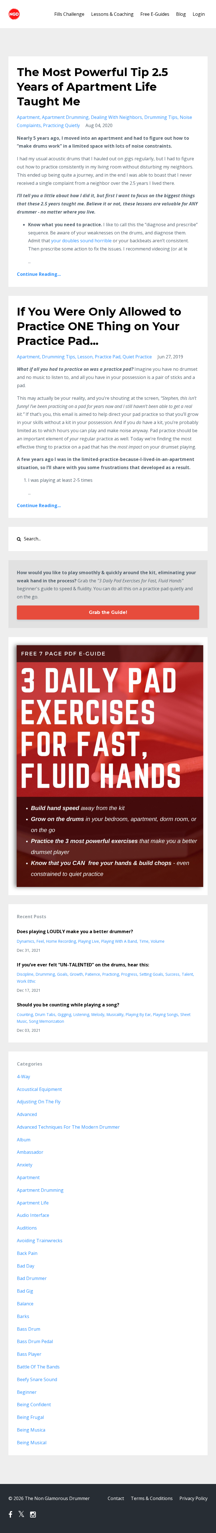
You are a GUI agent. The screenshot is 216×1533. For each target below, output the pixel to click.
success (172, 974)
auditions (27, 1228)
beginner (27, 1392)
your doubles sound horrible (81, 241)
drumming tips (160, 117)
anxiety (24, 1165)
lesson (85, 357)
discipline (25, 974)
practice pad (107, 357)
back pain (27, 1253)
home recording (61, 941)
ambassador (30, 1152)
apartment (28, 117)
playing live (88, 941)
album (23, 1140)
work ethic (26, 981)
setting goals (151, 974)
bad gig (25, 1291)
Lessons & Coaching (112, 14)
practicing (110, 974)
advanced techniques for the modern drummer (68, 1127)
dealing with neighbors (116, 117)
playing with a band (119, 941)
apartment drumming (65, 117)
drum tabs (45, 1014)
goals (62, 974)
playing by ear (138, 1014)
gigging (64, 1014)
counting (25, 1014)
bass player (29, 1354)
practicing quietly (61, 125)
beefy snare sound (37, 1379)
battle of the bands (38, 1367)
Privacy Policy (193, 1498)
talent (187, 974)
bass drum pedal (35, 1341)
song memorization (46, 1021)
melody (97, 1014)
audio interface (33, 1215)
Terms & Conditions (152, 1498)
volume (158, 941)
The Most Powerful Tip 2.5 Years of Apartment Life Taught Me (92, 86)
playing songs (165, 1014)
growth (76, 974)
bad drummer (32, 1278)
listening (81, 1014)
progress (129, 974)
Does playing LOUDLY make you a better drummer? (75, 931)
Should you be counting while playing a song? (68, 1005)
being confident (34, 1404)
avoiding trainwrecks (39, 1240)
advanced (27, 1114)
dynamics (25, 941)
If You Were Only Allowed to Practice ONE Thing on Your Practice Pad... (99, 326)
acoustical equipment (39, 1089)
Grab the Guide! (108, 612)
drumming (45, 974)
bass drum (28, 1329)
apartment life (33, 1203)
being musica (31, 1430)
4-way (23, 1076)
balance (25, 1304)
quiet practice (137, 357)
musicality (115, 1014)
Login (199, 14)
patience (92, 974)
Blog (181, 14)
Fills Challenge (69, 14)
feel (40, 941)
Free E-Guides (154, 14)
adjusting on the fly (38, 1102)
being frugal (30, 1417)
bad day (25, 1266)
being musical (31, 1442)
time (143, 941)
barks (23, 1316)
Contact (116, 1498)
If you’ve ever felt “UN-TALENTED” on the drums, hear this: (83, 965)
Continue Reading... (39, 274)
